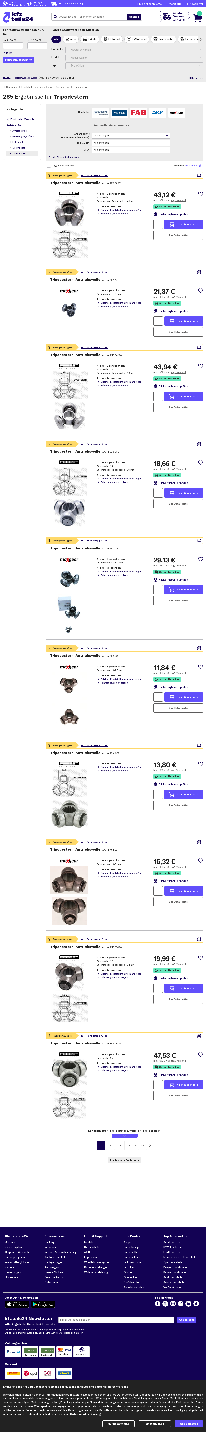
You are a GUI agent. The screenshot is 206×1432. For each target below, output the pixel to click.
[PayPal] (13, 1352)
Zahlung (49, 1242)
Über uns (10, 1242)
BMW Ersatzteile (173, 1247)
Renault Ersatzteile (174, 1272)
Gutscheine (52, 1282)
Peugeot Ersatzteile (175, 1267)
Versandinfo (52, 1247)
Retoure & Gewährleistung (60, 1252)
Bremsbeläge (132, 1247)
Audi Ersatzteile (172, 1242)
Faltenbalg (18, 141)
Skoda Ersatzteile (173, 1282)
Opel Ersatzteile (173, 1262)
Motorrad (114, 39)
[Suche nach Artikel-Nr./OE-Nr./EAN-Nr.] (134, 17)
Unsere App (12, 1277)
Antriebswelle (20, 130)
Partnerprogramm (15, 1257)
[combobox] (90, 17)
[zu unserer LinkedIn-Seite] (188, 1304)
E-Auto (92, 39)
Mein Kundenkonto (150, 3)
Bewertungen (13, 1272)
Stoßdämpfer (132, 1282)
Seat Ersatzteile (172, 1277)
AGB (87, 1252)
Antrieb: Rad (14, 125)
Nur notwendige (118, 1423)
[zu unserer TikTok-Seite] (196, 1304)
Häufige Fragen (54, 1262)
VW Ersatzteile (172, 1287)
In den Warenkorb (187, 224)
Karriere (9, 1267)
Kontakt (89, 1242)
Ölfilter (128, 1272)
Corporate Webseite (17, 1252)
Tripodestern (19, 153)
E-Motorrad (139, 39)
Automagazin (52, 1267)
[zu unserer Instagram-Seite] (173, 1304)
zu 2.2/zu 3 (34, 40)
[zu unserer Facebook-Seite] (157, 1304)
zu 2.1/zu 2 (9, 40)
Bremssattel (131, 1252)
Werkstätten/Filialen (17, 1262)
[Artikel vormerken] (200, 194)
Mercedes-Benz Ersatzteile (179, 1257)
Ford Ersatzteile (172, 1252)
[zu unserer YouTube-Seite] (165, 1304)
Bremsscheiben (133, 1257)
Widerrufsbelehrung (96, 1272)
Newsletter (196, 3)
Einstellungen (154, 1423)
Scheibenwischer (134, 1287)
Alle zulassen (189, 1423)
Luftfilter (129, 1267)
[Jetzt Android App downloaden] (43, 1304)
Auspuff (128, 1242)
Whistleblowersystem (97, 1262)
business (13, 1247)
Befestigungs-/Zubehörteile (25, 136)
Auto (73, 39)
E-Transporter (194, 39)
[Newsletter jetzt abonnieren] (186, 1320)
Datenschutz (92, 1247)
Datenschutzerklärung (29, 1332)
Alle (56, 39)
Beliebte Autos (54, 1277)
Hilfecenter (196, 78)
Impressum (91, 1257)
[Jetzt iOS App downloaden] (17, 1304)
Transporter (166, 39)
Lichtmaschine (132, 1262)
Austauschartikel (55, 1257)
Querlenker (130, 1277)
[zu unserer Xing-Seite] (180, 1304)
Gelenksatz (18, 147)
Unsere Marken (54, 1272)
